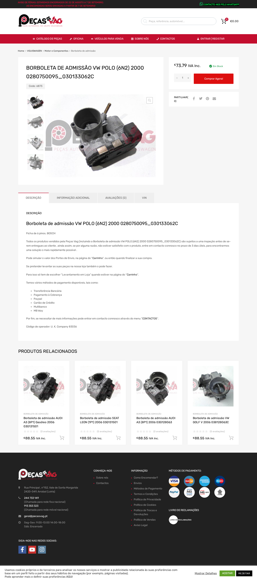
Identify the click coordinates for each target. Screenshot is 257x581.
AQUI (69, 576)
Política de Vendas (145, 519)
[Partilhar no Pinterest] (207, 98)
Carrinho (97, 258)
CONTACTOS (149, 318)
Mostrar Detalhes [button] (206, 573)
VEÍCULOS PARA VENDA (109, 38)
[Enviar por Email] (213, 98)
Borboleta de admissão (36, 414)
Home (21, 51)
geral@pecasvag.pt (35, 516)
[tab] (33, 198)
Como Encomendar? (146, 477)
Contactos (167, 38)
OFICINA (78, 38)
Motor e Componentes (56, 51)
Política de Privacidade (147, 499)
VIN (144, 197)
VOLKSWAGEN (34, 51)
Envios (138, 483)
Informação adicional (73, 197)
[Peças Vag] (41, 26)
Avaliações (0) (115, 197)
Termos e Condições (146, 494)
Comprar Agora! (213, 78)
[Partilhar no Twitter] (200, 98)
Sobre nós (102, 477)
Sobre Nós (142, 38)
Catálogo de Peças (49, 38)
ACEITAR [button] (227, 573)
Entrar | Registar (212, 38)
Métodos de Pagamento (148, 488)
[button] (149, 100)
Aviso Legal (141, 525)
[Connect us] (22, 550)
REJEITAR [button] (244, 573)
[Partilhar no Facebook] (193, 98)
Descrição (33, 197)
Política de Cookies (145, 504)
